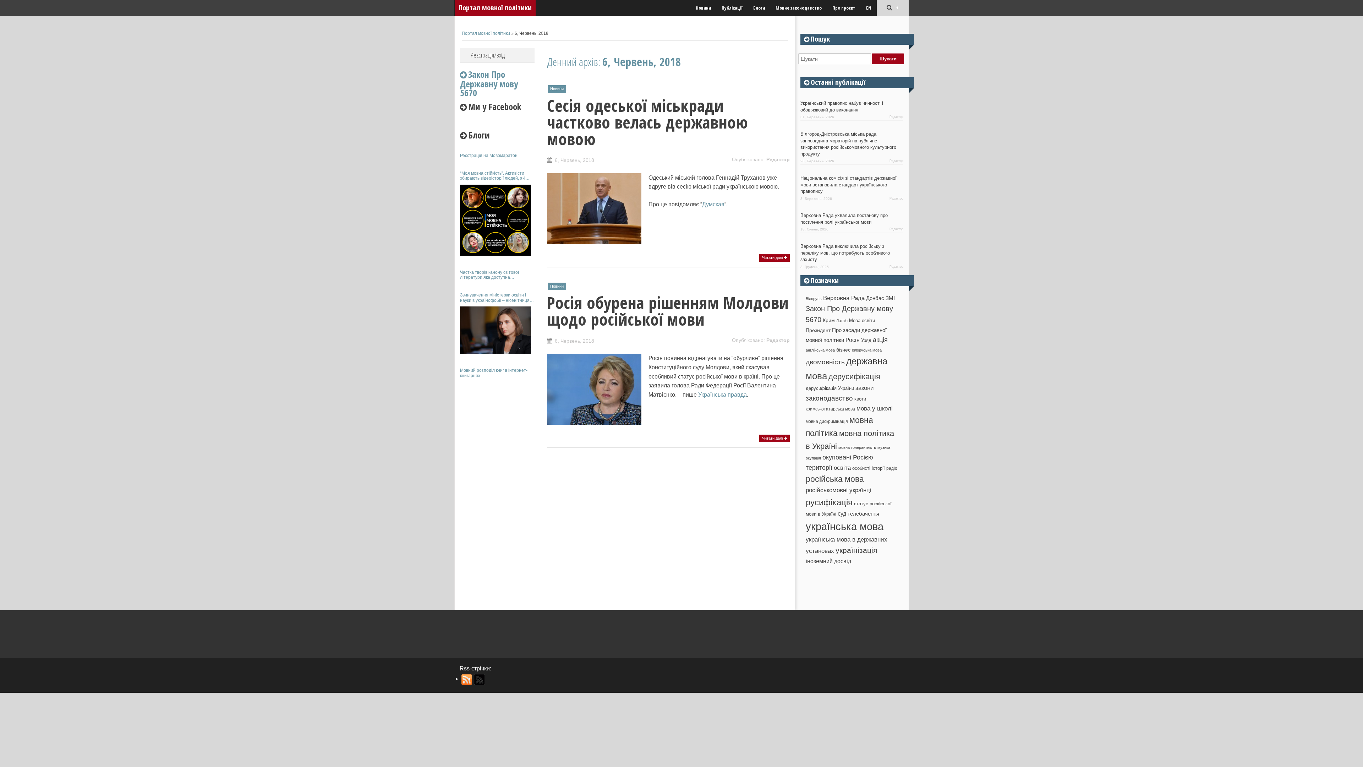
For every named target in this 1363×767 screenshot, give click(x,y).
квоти (860, 399)
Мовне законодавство (799, 8)
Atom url (479, 679)
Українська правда (722, 395)
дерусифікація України (830, 388)
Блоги (759, 8)
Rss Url (466, 679)
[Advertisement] (497, 489)
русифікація (829, 502)
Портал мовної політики (495, 7)
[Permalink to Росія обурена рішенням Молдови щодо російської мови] (594, 420)
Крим (829, 320)
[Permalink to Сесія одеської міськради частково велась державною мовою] (594, 240)
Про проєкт (843, 8)
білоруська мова (867, 350)
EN (868, 8)
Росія (852, 340)
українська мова (844, 526)
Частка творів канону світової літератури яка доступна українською (489, 275)
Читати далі (773, 257)
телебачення (863, 514)
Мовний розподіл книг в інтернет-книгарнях (493, 373)
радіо (891, 468)
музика (883, 447)
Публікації (732, 8)
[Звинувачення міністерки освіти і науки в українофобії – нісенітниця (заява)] (495, 330)
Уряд (866, 340)
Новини (703, 8)
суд (842, 514)
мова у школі (874, 408)
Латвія (842, 321)
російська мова (835, 479)
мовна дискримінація (827, 421)
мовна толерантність (857, 447)
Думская (713, 204)
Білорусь (814, 299)
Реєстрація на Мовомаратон (489, 155)
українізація (856, 550)
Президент (818, 330)
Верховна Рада (844, 297)
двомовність (825, 362)
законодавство (829, 398)
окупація (813, 458)
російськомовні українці (838, 490)
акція (880, 339)
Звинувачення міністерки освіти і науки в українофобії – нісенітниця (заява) (495, 298)
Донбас (875, 298)
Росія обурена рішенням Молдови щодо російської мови (668, 311)
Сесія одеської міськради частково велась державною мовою (647, 122)
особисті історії (868, 468)
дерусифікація (854, 376)
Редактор (778, 159)
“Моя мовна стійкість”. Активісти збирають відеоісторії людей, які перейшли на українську (492, 176)
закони (864, 388)
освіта (842, 467)
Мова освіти (862, 320)
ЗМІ (890, 298)
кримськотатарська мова (830, 409)
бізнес (843, 350)
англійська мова (820, 350)
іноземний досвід (828, 561)
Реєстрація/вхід (488, 55)
